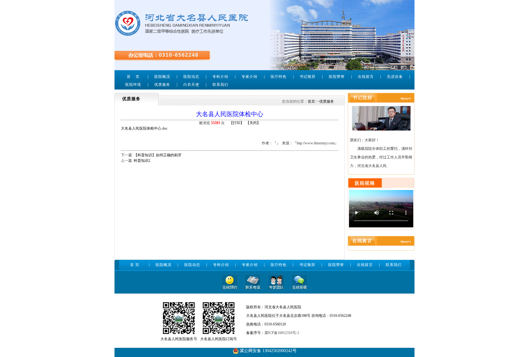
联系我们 (220, 84)
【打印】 (236, 123)
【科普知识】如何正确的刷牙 (158, 155)
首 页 (133, 76)
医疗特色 (279, 76)
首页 (311, 101)
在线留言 (366, 76)
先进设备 (395, 76)
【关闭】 (253, 123)
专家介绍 (249, 76)
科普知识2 (142, 160)
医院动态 (191, 76)
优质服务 (162, 84)
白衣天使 (191, 84)
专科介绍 (220, 76)
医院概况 (162, 76)
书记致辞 (308, 76)
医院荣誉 (337, 76)
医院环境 (133, 84)
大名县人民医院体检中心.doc (144, 128)
